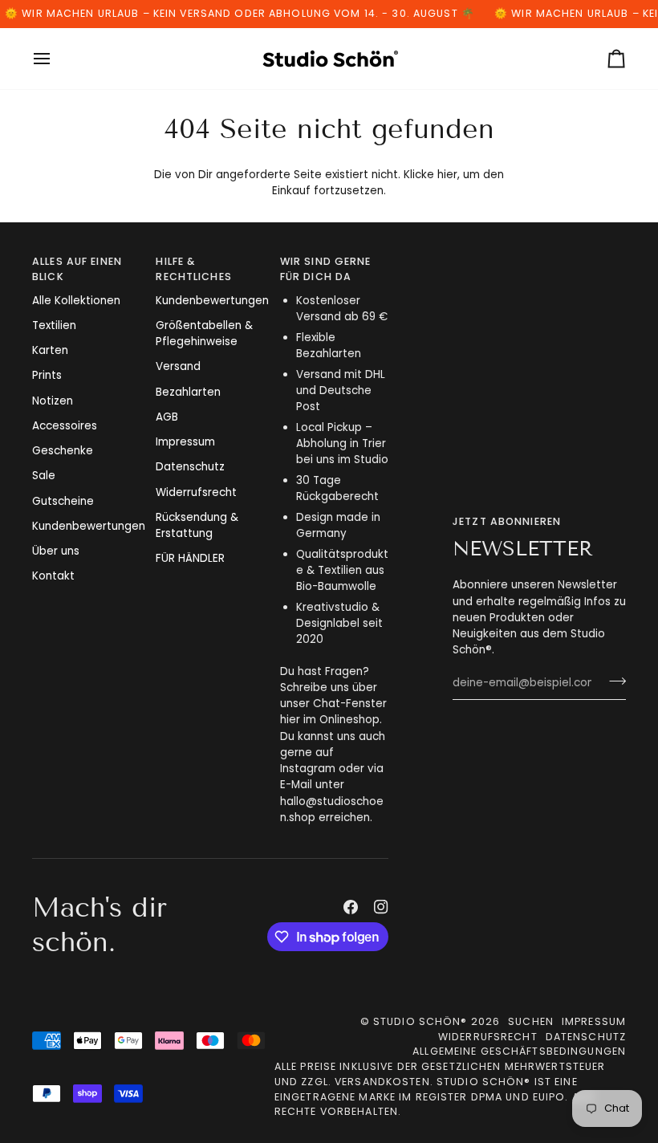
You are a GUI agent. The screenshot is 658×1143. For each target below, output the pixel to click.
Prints (47, 375)
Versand (178, 366)
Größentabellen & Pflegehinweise (204, 333)
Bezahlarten (188, 392)
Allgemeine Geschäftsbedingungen (519, 1051)
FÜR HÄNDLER (190, 558)
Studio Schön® (420, 1021)
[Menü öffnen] (56, 58)
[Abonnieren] (612, 681)
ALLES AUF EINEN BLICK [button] (77, 268)
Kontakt (53, 576)
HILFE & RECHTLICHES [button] (193, 268)
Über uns (55, 551)
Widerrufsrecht (196, 492)
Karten (50, 350)
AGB (167, 417)
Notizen (52, 401)
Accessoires (64, 425)
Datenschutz (190, 466)
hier (447, 174)
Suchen (531, 1021)
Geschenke (62, 450)
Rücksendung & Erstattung (197, 525)
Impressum (185, 441)
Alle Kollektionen (76, 300)
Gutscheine (63, 501)
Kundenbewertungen (88, 526)
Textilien (54, 325)
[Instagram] (381, 907)
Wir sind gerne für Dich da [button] (326, 268)
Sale (43, 475)
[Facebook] (350, 907)
